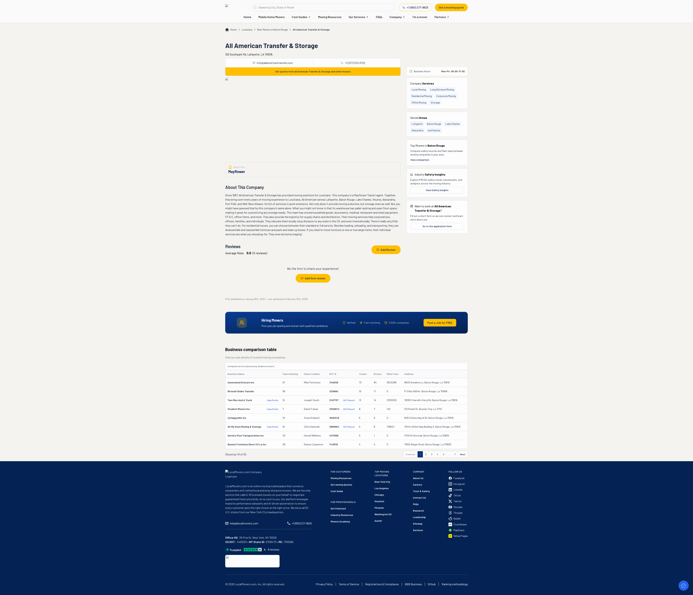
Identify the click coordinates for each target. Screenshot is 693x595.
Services (418, 530)
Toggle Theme (8, 592)
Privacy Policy (324, 584)
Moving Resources (329, 17)
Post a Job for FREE (439, 322)
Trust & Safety (421, 491)
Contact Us (419, 497)
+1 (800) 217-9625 (417, 7)
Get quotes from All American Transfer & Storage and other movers (313, 71)
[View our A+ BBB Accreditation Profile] (252, 561)
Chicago (379, 494)
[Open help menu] (684, 586)
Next (462, 454)
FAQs (379, 17)
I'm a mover (420, 17)
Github (432, 584)
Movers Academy (340, 521)
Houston (379, 501)
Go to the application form (437, 226)
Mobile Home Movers (271, 17)
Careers (417, 484)
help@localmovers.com (244, 523)
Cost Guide (337, 491)
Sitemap (417, 523)
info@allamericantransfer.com (275, 62)
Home (247, 17)
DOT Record (349, 400)
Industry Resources (342, 514)
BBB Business (413, 584)
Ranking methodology (455, 584)
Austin (378, 520)
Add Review (388, 249)
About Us (418, 478)
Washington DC (383, 514)
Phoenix (379, 507)
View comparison (419, 159)
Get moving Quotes (341, 484)
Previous (410, 454)
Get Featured (338, 508)
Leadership (419, 517)
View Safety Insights (437, 190)
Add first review (315, 278)
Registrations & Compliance (382, 584)
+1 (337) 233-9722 (355, 62)
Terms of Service (349, 584)
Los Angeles (381, 488)
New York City (382, 481)
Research (418, 510)
